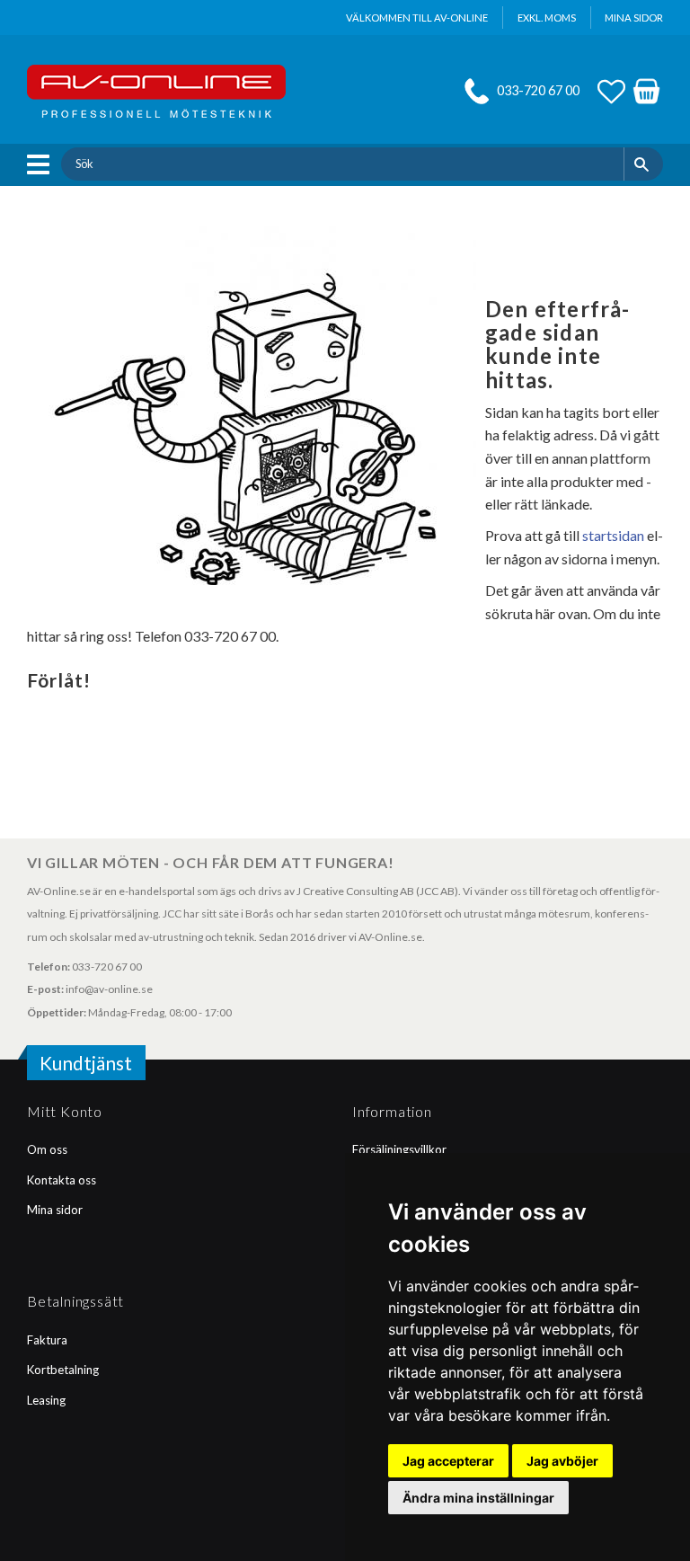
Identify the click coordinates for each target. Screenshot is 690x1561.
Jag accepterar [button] (448, 1460)
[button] (42, 164)
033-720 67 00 (538, 90)
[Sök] (643, 163)
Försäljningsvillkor (399, 1149)
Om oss (47, 1149)
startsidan (613, 535)
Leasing (46, 1400)
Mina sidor (55, 1209)
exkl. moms (547, 17)
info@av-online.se (109, 989)
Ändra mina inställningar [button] (478, 1497)
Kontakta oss (61, 1180)
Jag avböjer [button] (562, 1460)
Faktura (47, 1340)
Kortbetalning (63, 1369)
